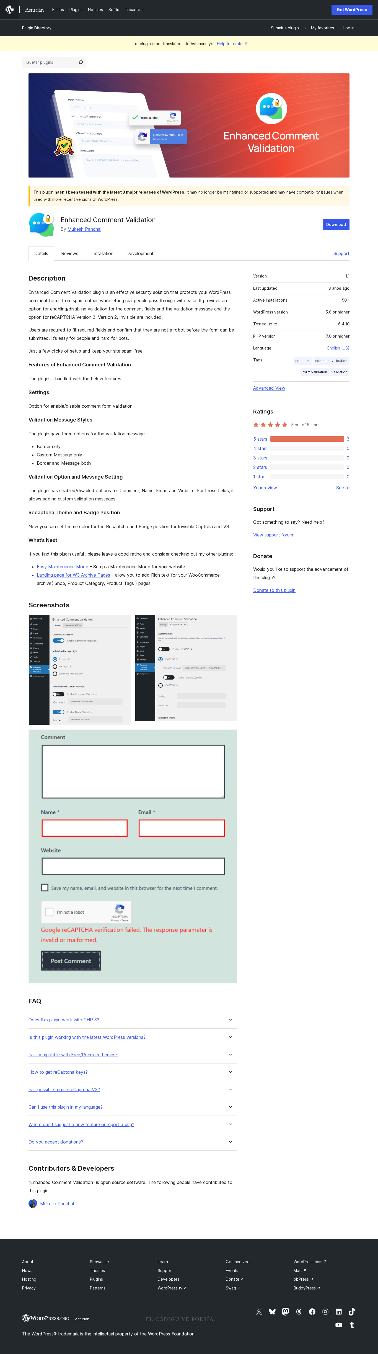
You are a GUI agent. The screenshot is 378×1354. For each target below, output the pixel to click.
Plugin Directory (36, 27)
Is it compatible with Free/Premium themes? (73, 1054)
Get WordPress (352, 9)
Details (41, 253)
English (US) (338, 348)
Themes (97, 1270)
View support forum (273, 535)
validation (339, 372)
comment (303, 361)
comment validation (331, 361)
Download (336, 224)
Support (341, 253)
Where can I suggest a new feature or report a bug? (81, 1124)
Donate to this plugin (274, 590)
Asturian (82, 1319)
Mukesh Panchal (84, 229)
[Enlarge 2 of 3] (229, 622)
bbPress (304, 1279)
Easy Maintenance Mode (62, 566)
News (27, 1270)
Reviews (69, 253)
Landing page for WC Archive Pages (73, 575)
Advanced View (269, 388)
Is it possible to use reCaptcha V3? (64, 1089)
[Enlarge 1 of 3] (123, 622)
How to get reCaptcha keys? (58, 1072)
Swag (233, 1288)
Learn (163, 1261)
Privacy (29, 1288)
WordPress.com (310, 1261)
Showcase (99, 1261)
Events (232, 1270)
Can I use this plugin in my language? (66, 1107)
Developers (168, 1279)
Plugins (96, 1279)
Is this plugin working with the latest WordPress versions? (87, 1037)
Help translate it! (232, 43)
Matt (300, 1270)
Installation (102, 253)
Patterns (97, 1288)
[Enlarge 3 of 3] (229, 737)
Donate (235, 1279)
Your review (265, 487)
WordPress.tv (172, 1288)
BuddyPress (307, 1288)
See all (342, 487)
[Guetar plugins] (80, 62)
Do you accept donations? (56, 1142)
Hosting (29, 1279)
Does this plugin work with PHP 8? (64, 1019)
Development (140, 253)
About (27, 1261)
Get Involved (238, 1261)
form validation (315, 372)
